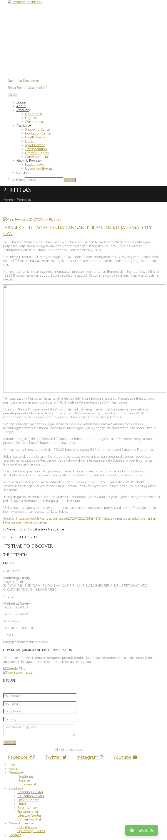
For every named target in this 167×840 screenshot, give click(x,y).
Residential (33, 114)
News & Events (28, 161)
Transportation (36, 149)
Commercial (34, 122)
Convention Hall (37, 157)
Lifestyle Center (37, 153)
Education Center (38, 133)
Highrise (31, 118)
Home (21, 102)
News (11, 529)
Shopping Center (38, 129)
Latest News (34, 165)
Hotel (29, 141)
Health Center (36, 137)
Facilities (22, 126)
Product (22, 110)
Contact (22, 172)
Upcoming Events (39, 168)
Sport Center (35, 145)
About (21, 106)
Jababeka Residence (23, 81)
